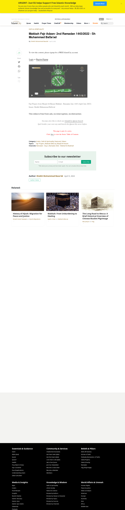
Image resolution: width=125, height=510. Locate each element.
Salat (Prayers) (85, 460)
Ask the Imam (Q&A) (52, 457)
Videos (64, 141)
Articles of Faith (86, 454)
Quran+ (14, 460)
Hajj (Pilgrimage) (86, 467)
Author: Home (34, 180)
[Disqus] (62, 415)
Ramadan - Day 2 (42, 146)
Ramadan (84, 465)
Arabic (38, 141)
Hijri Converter (16, 467)
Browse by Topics (51, 498)
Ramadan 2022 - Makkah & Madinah (61, 146)
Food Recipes (16, 491)
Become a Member (52, 470)
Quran (14, 457)
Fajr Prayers (40, 144)
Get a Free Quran (51, 462)
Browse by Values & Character (55, 496)
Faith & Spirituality (36, 29)
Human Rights (85, 485)
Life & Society (50, 488)
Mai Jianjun (86, 221)
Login (31, 59)
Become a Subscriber (53, 467)
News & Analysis (86, 491)
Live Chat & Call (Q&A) (53, 460)
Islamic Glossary (17, 498)
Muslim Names (16, 496)
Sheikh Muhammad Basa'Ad (50, 176)
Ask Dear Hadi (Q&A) (52, 454)
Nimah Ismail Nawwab (20, 219)
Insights (14, 493)
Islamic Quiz (16, 501)
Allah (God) (15, 454)
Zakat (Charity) (85, 462)
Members (49, 473)
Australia (84, 498)
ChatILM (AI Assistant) (53, 452)
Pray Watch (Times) (18, 465)
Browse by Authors (52, 493)
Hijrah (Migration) (34, 219)
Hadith (14, 462)
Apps (13, 485)
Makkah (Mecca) (50, 144)
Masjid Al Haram (62, 144)
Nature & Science (51, 491)
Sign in (101, 19)
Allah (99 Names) (86, 452)
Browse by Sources (52, 501)
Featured (58, 141)
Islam (13, 452)
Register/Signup (42, 59)
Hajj (93, 221)
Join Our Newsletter (52, 465)
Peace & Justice (86, 488)
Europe (83, 496)
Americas (84, 493)
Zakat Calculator (17, 475)
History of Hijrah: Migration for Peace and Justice (96, 507)
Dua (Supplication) (17, 470)
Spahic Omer (52, 219)
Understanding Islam (18, 473)
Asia (82, 501)
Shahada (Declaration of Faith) (90, 457)
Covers (14, 488)
